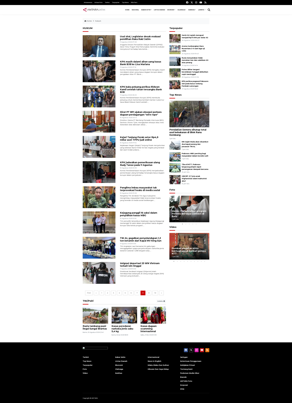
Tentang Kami (186, 369)
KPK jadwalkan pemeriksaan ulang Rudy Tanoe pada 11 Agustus (140, 163)
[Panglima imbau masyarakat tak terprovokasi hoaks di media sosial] (99, 197)
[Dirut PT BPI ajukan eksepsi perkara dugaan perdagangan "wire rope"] (99, 121)
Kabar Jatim (146, 10)
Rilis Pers (134, 2)
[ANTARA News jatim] (94, 10)
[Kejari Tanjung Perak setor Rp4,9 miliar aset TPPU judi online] (99, 147)
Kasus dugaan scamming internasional (149, 329)
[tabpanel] (189, 209)
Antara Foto (98, 2)
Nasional (135, 10)
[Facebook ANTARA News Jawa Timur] (187, 2)
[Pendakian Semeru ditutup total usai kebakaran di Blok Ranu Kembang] (189, 114)
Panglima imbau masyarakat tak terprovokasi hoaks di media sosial (140, 189)
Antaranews (88, 2)
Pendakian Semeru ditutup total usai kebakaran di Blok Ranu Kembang (187, 132)
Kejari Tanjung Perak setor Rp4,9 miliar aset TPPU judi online (139, 138)
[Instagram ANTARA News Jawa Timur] (196, 2)
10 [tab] (205, 261)
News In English (154, 361)
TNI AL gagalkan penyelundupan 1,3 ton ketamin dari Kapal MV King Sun (140, 239)
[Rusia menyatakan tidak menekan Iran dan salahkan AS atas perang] (175, 61)
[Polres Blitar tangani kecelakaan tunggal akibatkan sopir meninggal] (175, 73)
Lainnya (201, 10)
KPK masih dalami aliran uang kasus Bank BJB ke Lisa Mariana (140, 63)
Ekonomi (170, 10)
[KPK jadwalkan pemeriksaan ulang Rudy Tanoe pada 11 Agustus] (99, 172)
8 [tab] (198, 261)
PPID (182, 389)
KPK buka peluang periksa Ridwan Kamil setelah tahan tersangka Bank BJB (141, 89)
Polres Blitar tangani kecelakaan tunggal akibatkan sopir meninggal (195, 71)
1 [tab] (182, 224)
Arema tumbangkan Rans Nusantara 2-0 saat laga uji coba (193, 48)
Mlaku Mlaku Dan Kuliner (158, 365)
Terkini (107, 2)
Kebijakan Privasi (187, 365)
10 (155, 293)
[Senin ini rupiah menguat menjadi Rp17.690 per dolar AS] (175, 38)
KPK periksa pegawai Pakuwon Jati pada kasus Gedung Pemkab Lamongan (195, 83)
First (89, 293)
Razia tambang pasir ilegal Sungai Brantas (95, 327)
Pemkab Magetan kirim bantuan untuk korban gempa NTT (189, 251)
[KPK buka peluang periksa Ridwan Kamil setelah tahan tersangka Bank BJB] (99, 96)
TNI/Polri (88, 301)
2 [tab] (186, 224)
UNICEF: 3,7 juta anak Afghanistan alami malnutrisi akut (194, 178)
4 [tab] (193, 224)
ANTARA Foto (186, 381)
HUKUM (88, 28)
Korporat (184, 385)
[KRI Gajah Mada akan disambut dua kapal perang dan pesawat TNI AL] (175, 145)
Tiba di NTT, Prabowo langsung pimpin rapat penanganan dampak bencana (195, 166)
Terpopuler (116, 2)
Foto (172, 189)
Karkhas (191, 10)
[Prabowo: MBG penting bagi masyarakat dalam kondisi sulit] (175, 157)
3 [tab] (189, 224)
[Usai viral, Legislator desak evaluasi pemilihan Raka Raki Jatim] (99, 46)
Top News (125, 2)
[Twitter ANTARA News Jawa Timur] (192, 2)
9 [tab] (201, 261)
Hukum (98, 21)
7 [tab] (194, 261)
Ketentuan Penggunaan (190, 361)
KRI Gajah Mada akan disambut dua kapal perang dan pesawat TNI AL (195, 144)
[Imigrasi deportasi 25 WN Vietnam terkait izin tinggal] (99, 273)
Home (127, 10)
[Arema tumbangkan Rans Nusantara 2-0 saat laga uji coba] (175, 49)
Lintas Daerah (159, 10)
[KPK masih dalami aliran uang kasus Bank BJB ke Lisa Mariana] (99, 71)
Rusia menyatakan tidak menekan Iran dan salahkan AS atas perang (195, 60)
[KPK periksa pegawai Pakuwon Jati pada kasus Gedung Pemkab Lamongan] (175, 84)
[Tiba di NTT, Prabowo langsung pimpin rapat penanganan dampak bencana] (175, 168)
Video (172, 227)
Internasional (153, 357)
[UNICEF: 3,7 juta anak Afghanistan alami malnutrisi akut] (175, 179)
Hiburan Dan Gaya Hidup (158, 369)
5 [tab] (196, 224)
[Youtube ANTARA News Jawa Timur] (200, 2)
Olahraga (181, 10)
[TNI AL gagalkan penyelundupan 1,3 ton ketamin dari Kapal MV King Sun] (99, 247)
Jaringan (184, 357)
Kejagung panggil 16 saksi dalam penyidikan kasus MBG (138, 214)
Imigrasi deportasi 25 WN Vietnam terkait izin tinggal (140, 264)
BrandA (183, 377)
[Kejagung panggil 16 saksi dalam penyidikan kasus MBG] (99, 222)
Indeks (160, 301)
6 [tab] (191, 261)
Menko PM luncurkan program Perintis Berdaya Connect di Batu (189, 214)
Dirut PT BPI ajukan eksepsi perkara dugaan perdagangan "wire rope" (141, 113)
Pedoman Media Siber (189, 373)
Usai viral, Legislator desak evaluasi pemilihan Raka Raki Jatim (140, 37)
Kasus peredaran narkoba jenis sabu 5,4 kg (122, 329)
